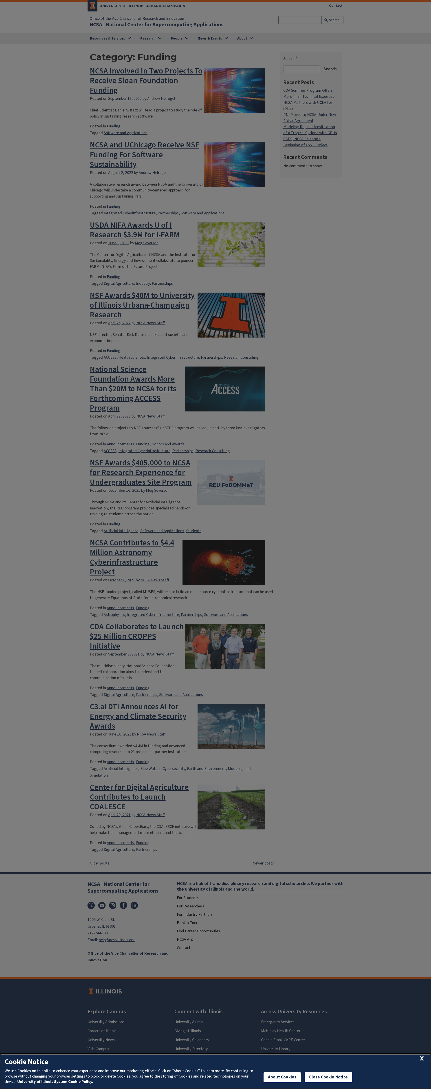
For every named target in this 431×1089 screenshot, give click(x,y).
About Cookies (282, 1077)
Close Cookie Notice (328, 1077)
